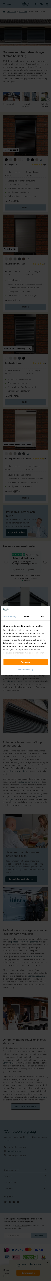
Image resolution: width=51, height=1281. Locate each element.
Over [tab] (42, 617)
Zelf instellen (24, 670)
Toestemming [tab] (9, 617)
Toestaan (25, 662)
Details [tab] (26, 617)
